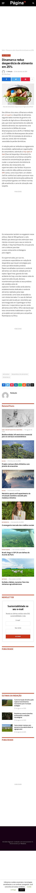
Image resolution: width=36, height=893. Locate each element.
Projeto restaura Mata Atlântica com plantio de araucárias (16, 465)
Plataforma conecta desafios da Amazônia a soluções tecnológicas (23, 715)
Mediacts (23, 843)
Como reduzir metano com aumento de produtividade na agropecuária (23, 727)
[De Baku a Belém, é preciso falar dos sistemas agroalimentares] (18, 567)
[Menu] (3, 3)
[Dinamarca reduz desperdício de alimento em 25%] (18, 94)
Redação (10, 71)
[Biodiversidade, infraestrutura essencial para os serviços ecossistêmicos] (18, 418)
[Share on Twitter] (15, 79)
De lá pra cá (6, 55)
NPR (3, 173)
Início (3, 50)
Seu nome (18, 628)
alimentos (6, 374)
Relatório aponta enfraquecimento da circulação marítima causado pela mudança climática (16, 496)
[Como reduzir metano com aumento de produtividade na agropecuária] (7, 728)
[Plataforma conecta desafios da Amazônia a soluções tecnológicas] (7, 716)
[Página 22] (18, 3)
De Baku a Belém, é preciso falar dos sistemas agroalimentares (15, 583)
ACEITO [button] (22, 890)
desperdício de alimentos (20, 374)
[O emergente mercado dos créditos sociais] (18, 511)
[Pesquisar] (33, 3)
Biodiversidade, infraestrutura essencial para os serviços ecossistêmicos (17, 436)
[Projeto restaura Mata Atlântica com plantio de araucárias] (18, 449)
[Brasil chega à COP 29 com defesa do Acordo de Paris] (18, 538)
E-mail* (18, 620)
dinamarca (6, 377)
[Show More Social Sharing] (32, 79)
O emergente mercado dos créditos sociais (18, 525)
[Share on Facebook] (6, 79)
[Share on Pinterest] (25, 79)
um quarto (8, 115)
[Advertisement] (18, 28)
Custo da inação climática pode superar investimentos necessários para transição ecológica (24, 703)
